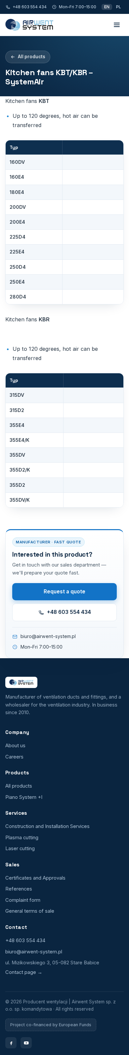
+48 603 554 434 (30, 7)
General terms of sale (29, 911)
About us (15, 746)
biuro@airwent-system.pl (48, 636)
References (18, 889)
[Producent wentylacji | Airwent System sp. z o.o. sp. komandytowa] (29, 25)
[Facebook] (11, 1042)
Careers (14, 757)
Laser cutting (20, 848)
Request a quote (64, 591)
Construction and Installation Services (47, 826)
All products (31, 56)
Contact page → (23, 972)
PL (118, 6)
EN (106, 6)
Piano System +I (23, 797)
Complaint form (22, 900)
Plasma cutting (21, 838)
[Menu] (117, 25)
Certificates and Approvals (35, 878)
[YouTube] (26, 1042)
